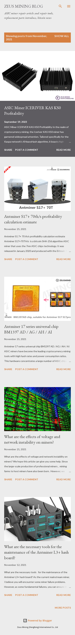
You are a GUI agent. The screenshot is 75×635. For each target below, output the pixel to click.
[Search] (60, 6)
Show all (61, 36)
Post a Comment (26, 149)
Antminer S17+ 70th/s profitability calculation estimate (33, 219)
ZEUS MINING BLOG (23, 6)
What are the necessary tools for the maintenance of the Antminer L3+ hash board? (36, 552)
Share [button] (8, 149)
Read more (63, 149)
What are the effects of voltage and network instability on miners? (32, 439)
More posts (63, 607)
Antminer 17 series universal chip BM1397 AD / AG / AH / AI (31, 329)
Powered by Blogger (39, 620)
